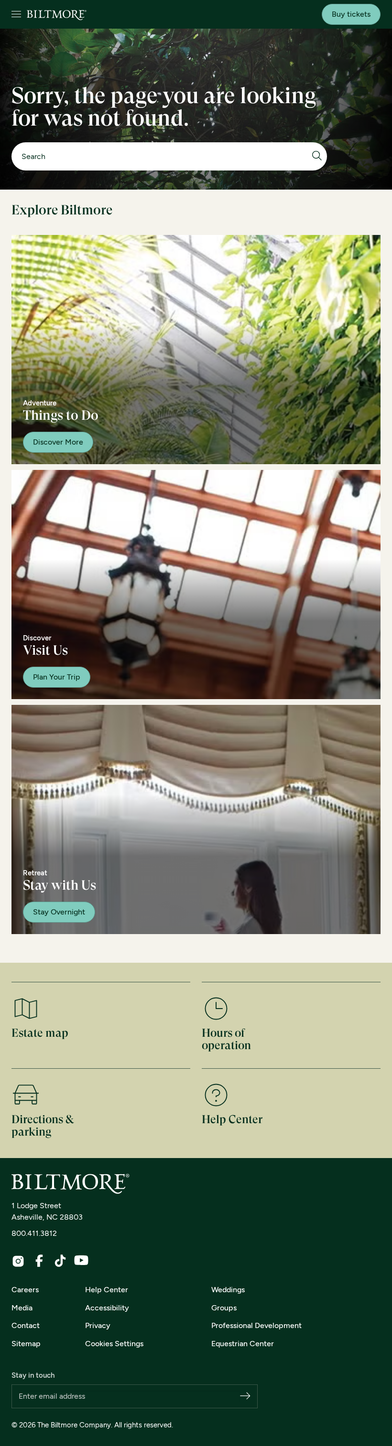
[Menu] (16, 14)
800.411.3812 (34, 1233)
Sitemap (26, 1343)
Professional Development (256, 1325)
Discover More (58, 442)
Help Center (106, 1289)
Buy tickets (351, 14)
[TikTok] (60, 1260)
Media (22, 1307)
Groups (224, 1307)
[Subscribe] (245, 1396)
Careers (25, 1289)
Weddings (228, 1289)
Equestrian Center (242, 1343)
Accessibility (107, 1307)
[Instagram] (18, 1261)
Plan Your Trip (56, 676)
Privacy (97, 1325)
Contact (25, 1325)
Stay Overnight (59, 911)
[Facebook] (39, 1260)
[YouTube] (81, 1260)
